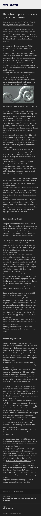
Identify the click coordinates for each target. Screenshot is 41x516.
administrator (19, 491)
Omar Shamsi (10, 4)
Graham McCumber (10, 343)
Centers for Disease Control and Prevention (18, 53)
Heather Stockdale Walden (12, 121)
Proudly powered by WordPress (12, 513)
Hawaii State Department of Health (18, 460)
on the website (8, 358)
